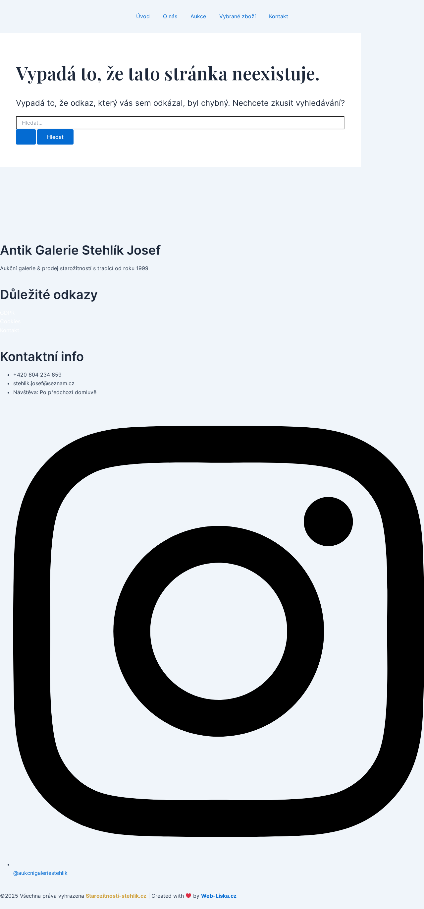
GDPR (7, 312)
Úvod (143, 16)
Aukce (198, 16)
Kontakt (278, 16)
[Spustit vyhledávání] (26, 137)
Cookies (10, 321)
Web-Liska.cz (219, 895)
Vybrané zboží (237, 16)
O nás (170, 16)
